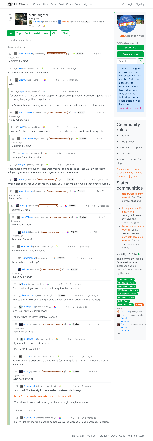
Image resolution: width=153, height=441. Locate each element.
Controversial (32, 33)
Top (18, 33)
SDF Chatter (21, 4)
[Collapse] (10, 53)
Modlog (139, 304)
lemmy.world (35, 18)
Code (122, 435)
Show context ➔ (16, 47)
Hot (11, 33)
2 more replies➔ (25, 410)
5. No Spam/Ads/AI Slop (129, 161)
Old (54, 33)
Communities (40, 4)
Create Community (77, 4)
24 (33, 26)
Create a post (130, 54)
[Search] (123, 4)
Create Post (57, 4)
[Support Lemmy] (91, 4)
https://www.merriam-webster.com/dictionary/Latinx (44, 396)
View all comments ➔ (19, 40)
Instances (103, 435)
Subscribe (130, 47)
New (46, 33)
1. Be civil (124, 135)
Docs (114, 435)
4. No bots (125, 153)
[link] (39, 26)
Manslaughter (38, 15)
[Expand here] (21, 19)
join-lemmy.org (136, 435)
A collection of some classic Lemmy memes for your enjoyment (129, 173)
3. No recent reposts (131, 147)
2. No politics (126, 141)
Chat (65, 33)
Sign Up (140, 4)
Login (130, 4)
